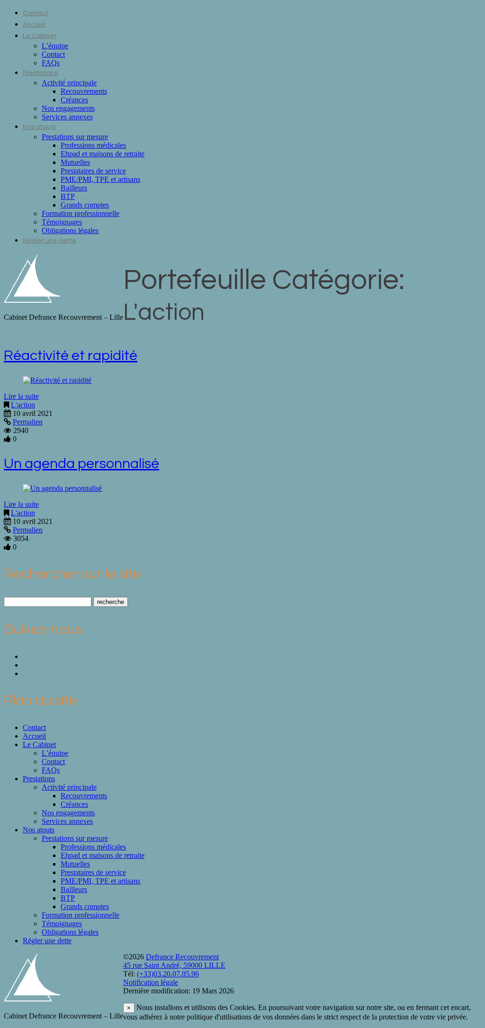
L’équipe (55, 46)
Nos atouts (39, 127)
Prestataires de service (93, 171)
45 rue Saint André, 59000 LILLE (174, 965)
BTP (68, 196)
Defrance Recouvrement (182, 957)
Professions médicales (93, 145)
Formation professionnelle (80, 213)
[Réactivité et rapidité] (57, 380)
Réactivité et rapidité (70, 355)
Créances (74, 100)
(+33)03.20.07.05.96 (168, 974)
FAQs (51, 63)
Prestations (40, 73)
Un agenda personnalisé (81, 463)
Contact (35, 13)
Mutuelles (75, 162)
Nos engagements (68, 108)
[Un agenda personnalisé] (62, 488)
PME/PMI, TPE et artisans (100, 179)
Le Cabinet (39, 36)
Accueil (34, 24)
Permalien (28, 422)
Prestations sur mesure (75, 137)
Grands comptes (85, 205)
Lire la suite (21, 396)
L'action (23, 405)
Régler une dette (49, 240)
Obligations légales (70, 230)
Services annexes (67, 117)
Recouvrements (84, 91)
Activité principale (69, 83)
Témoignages (62, 222)
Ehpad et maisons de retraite (102, 154)
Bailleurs (74, 188)
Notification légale (150, 982)
